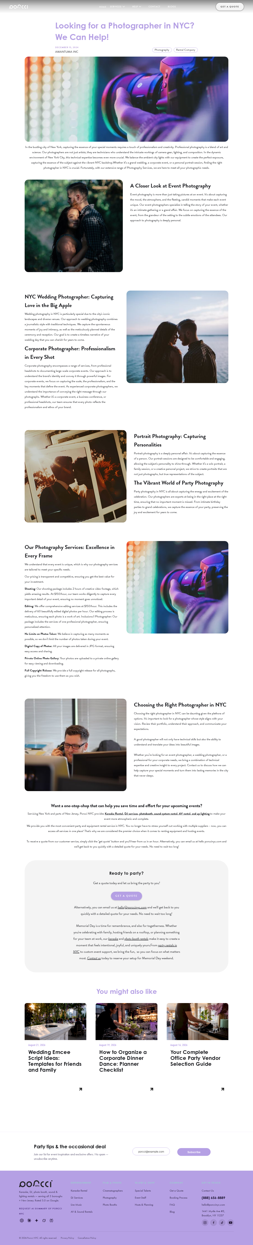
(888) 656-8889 (213, 1198)
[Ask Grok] (43, 1220)
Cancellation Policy (87, 1237)
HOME (102, 6)
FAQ (172, 1205)
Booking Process (178, 1197)
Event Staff (140, 1197)
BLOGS (172, 6)
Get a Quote (176, 1190)
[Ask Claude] (29, 1220)
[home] (18, 7)
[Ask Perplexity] (51, 1220)
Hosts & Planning (144, 1205)
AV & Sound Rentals (81, 1212)
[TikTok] (222, 1222)
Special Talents (143, 1190)
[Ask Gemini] (36, 1220)
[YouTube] (230, 1222)
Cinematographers (113, 1190)
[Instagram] (205, 1222)
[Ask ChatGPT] (21, 1220)
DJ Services (77, 1197)
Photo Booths (110, 1205)
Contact (154, 6)
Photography (110, 1197)
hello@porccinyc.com (213, 1205)
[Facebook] (213, 1222)
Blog (172, 1212)
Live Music (76, 1205)
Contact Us (208, 1190)
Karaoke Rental (79, 1190)
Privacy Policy (67, 1237)
